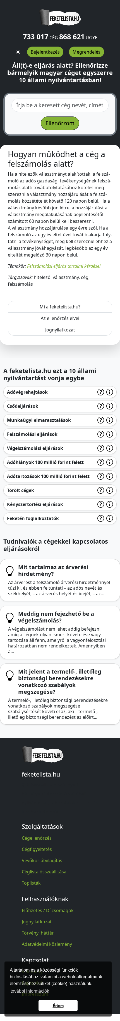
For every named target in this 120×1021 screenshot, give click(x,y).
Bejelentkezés (45, 52)
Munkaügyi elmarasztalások (39, 420)
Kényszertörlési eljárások (35, 504)
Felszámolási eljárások (32, 434)
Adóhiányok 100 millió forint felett (45, 462)
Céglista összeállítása (44, 872)
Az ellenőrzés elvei (60, 318)
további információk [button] (30, 991)
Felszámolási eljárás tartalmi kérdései (63, 266)
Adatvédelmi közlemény (47, 944)
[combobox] (60, 105)
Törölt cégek (20, 490)
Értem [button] (58, 1005)
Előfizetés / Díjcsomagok (48, 910)
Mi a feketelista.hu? (60, 307)
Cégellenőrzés (37, 838)
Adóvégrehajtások (27, 392)
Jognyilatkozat (60, 330)
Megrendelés (86, 52)
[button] (18, 50)
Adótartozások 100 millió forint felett (48, 476)
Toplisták (31, 883)
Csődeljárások (22, 406)
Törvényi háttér (38, 933)
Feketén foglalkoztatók (33, 518)
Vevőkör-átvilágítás (42, 860)
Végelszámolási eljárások (35, 448)
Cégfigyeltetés (37, 849)
